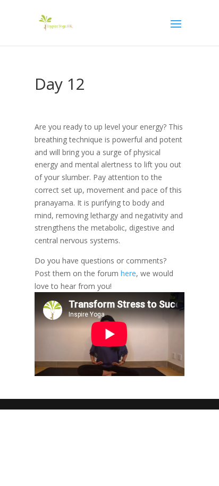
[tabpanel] (109, 249)
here (128, 273)
